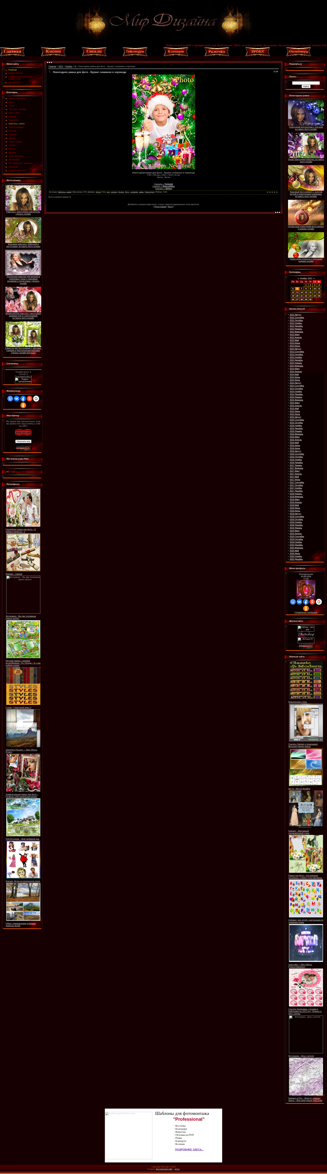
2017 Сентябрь (297, 482)
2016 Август (295, 451)
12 (293, 292)
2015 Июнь (295, 411)
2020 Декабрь (296, 559)
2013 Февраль (296, 332)
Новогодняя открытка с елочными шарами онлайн (306, 260)
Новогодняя (149, 192)
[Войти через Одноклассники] (23, 405)
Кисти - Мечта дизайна (299, 789)
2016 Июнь (295, 445)
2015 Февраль (296, 400)
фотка (98, 192)
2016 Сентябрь (297, 454)
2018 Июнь (295, 508)
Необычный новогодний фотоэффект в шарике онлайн (306, 227)
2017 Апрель (296, 474)
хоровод (114, 192)
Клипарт (12, 116)
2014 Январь (296, 363)
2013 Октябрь (296, 354)
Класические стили (297, 702)
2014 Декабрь (296, 394)
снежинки (134, 192)
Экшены (12, 131)
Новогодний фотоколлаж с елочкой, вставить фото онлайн (306, 128)
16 (310, 292)
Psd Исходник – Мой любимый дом (22, 839)
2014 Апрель (296, 371)
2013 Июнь (295, 343)
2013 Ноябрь (296, 357)
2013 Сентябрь (297, 351)
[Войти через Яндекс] (29, 398)
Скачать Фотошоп (17, 98)
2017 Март (295, 471)
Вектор (12, 149)
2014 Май (294, 374)
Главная (52, 66)
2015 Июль (295, 414)
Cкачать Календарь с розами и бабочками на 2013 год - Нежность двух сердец (305, 1011)
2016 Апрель (296, 440)
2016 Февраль (296, 434)
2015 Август (295, 417)
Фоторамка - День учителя (301, 1056)
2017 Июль (295, 479)
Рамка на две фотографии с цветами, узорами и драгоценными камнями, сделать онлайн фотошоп (23, 350)
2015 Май (294, 408)
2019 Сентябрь (297, 536)
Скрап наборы (15, 141)
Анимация (13, 167)
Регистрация (160, 206)
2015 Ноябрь (296, 425)
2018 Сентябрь (297, 516)
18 (319, 292)
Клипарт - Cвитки (14, 574)
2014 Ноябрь (296, 391)
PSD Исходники (16, 127)
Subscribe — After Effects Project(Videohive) (300, 965)
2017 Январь (296, 465)
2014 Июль (295, 380)
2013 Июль (295, 346)
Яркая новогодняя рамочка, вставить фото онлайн (306, 160)
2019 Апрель (296, 533)
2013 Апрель (296, 337)
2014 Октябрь (296, 388)
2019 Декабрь (296, 545)
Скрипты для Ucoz (17, 170)
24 (315, 296)
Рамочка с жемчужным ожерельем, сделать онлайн (23, 213)
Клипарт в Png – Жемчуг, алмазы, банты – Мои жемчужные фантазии (305, 1099)
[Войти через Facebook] (23, 398)
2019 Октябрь (296, 539)
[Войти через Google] (36, 399)
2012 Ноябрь (296, 323)
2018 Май (294, 505)
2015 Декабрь (296, 428)
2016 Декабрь (296, 462)
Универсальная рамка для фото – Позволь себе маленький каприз (22, 795)
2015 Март (295, 403)
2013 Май (294, 340)
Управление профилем (306, 612)
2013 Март (295, 334)
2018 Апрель (296, 502)
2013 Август (295, 349)
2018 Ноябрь (296, 522)
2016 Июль (295, 448)
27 (297, 299)
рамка (141, 192)
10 (315, 289)
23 (310, 296)
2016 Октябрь (296, 457)
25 (319, 296)
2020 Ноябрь (296, 556)
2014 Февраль (296, 366)
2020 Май (294, 550)
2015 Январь (296, 397)
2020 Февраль (296, 548)
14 (302, 292)
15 (306, 292)
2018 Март (295, 499)
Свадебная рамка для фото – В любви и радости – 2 (21, 530)
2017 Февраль (296, 468)
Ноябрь (68, 66)
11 (319, 289)
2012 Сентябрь (297, 317)
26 (293, 299)
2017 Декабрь (296, 491)
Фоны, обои (14, 113)
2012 (60, 66)
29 (306, 299)
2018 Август (295, 514)
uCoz (177, 1169)
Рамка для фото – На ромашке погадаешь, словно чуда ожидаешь (305, 876)
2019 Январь (296, 528)
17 (315, 292)
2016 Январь (296, 431)
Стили (11, 105)
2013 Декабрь (296, 360)
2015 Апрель (296, 405)
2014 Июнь (295, 377)
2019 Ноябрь (296, 542)
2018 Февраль (296, 496)
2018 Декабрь (296, 525)
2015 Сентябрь (297, 420)
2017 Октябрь (296, 485)
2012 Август (295, 314)
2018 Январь (296, 494)
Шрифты (13, 145)
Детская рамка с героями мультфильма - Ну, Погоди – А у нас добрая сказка (23, 663)
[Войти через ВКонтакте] (16, 398)
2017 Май (294, 477)
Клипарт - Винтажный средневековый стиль (298, 832)
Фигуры (12, 138)
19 (293, 296)
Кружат (121, 192)
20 (297, 296)
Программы (14, 159)
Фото (127, 192)
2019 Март (295, 531)
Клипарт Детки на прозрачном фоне (23, 881)
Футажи (12, 152)
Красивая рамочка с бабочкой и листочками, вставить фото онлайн (23, 245)
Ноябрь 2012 (306, 278)
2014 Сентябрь (297, 386)
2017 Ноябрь (296, 488)
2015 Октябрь (296, 423)
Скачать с (163, 184)
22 (306, 296)
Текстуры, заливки (17, 109)
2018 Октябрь (296, 519)
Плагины (13, 134)
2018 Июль (295, 511)
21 (302, 296)
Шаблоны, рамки (17, 123)
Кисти (11, 102)
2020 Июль (295, 553)
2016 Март (295, 437)
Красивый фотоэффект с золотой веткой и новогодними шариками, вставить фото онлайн (306, 194)
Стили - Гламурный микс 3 (18, 707)
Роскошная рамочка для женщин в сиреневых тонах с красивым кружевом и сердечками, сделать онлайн (23, 279)
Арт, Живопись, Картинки (21, 163)
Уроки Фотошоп (16, 156)
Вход (170, 206)
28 (302, 299)
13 (297, 292)
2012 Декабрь (296, 326)
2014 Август (295, 383)
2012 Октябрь (296, 320)
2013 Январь (296, 329)
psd (108, 192)
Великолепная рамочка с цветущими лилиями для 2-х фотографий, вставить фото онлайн (23, 315)
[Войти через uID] (10, 398)
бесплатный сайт (164, 1169)
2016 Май (294, 442)
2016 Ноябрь (296, 459)
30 (310, 299)
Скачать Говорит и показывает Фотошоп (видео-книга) (303, 745)
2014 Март (295, 369)
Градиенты (14, 120)
